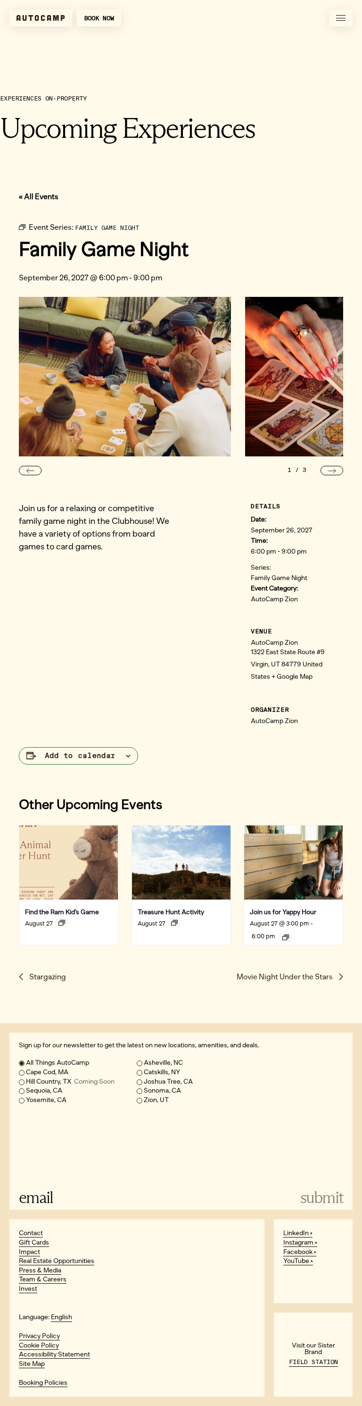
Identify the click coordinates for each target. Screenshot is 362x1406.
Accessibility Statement (54, 1354)
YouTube (296, 1261)
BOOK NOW (99, 18)
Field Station (313, 1362)
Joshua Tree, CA (168, 1082)
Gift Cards (34, 1242)
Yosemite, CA (46, 1100)
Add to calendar (80, 755)
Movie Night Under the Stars (285, 976)
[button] (30, 470)
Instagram (298, 1242)
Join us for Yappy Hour (283, 912)
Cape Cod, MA (47, 1072)
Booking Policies (43, 1383)
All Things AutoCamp (57, 1063)
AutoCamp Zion (274, 599)
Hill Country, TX (70, 1082)
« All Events (38, 196)
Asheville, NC (163, 1063)
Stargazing (47, 976)
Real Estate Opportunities (56, 1261)
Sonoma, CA (162, 1090)
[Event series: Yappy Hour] (285, 937)
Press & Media (40, 1270)
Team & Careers (42, 1279)
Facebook (298, 1252)
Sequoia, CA (44, 1090)
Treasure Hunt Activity (171, 912)
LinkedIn (296, 1233)
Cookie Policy (39, 1345)
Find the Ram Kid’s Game (62, 912)
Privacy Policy (39, 1336)
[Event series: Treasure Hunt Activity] (174, 923)
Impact (29, 1252)
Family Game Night (279, 578)
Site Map (32, 1364)
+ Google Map (292, 677)
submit (322, 1197)
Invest (28, 1289)
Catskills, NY (162, 1072)
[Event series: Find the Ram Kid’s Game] (61, 923)
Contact (31, 1233)
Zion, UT (156, 1100)
